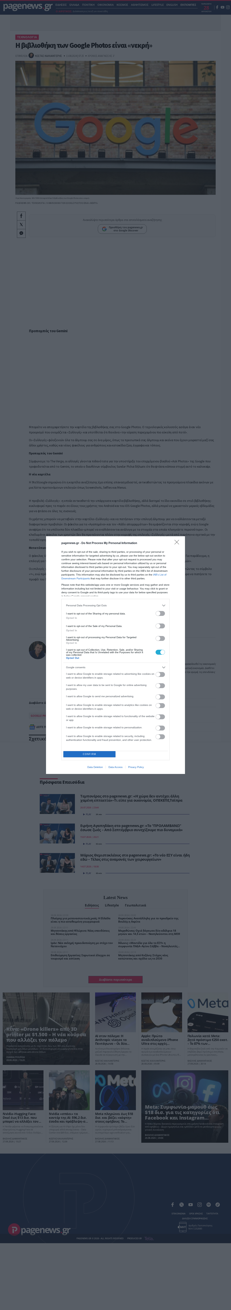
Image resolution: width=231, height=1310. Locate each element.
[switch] (160, 613)
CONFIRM (89, 754)
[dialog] (115, 655)
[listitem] (115, 605)
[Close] (178, 543)
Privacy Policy (136, 767)
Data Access (115, 767)
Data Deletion (95, 767)
